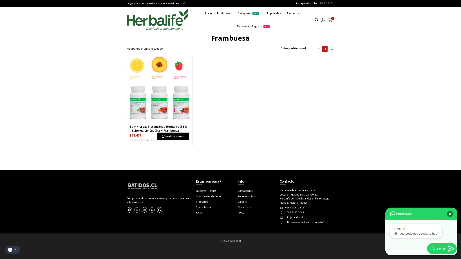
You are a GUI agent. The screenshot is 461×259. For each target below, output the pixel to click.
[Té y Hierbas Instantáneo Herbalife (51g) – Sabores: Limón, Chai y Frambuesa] (159, 89)
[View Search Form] (317, 20)
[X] (137, 210)
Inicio (208, 13)
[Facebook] (129, 210)
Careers (242, 201)
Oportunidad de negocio (210, 196)
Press (241, 212)
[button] (450, 214)
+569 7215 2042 (294, 212)
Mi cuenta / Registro (252, 26)
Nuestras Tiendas (206, 190)
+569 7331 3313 (294, 207)
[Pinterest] (152, 210)
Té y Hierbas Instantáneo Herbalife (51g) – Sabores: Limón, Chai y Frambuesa (158, 129)
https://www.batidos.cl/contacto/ (304, 222)
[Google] (159, 210)
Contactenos (203, 207)
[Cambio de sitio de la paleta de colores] (12, 250)
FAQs (199, 212)
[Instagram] (144, 210)
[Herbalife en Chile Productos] (157, 19)
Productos (202, 201)
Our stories (244, 207)
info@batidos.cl (294, 217)
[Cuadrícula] (325, 49)
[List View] (331, 49)
